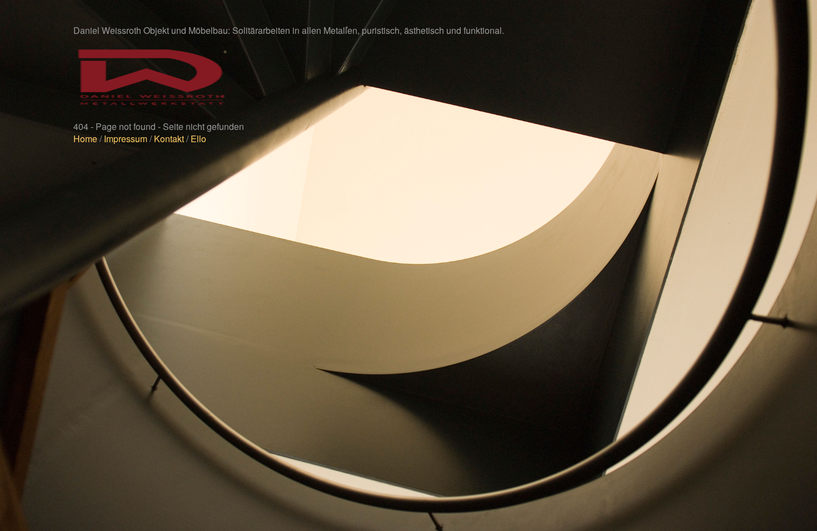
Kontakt (169, 138)
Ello (198, 138)
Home (85, 138)
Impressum (125, 138)
